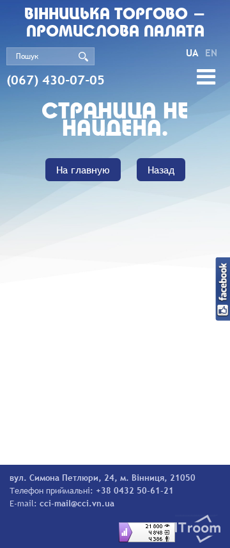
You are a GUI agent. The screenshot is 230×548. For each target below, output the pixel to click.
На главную (83, 170)
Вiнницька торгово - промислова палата (115, 23)
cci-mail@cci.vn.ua (77, 503)
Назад (161, 170)
